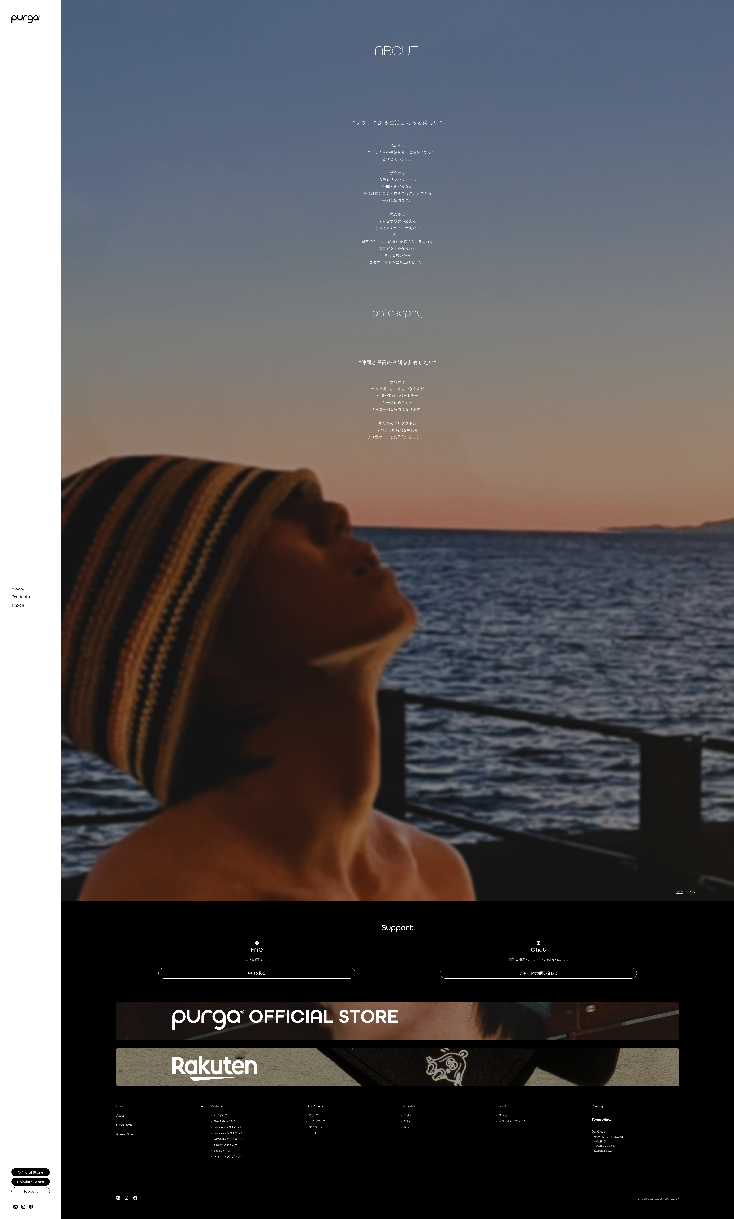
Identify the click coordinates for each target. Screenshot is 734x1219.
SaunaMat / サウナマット (228, 1133)
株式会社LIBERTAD (603, 1151)
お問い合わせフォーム (512, 1121)
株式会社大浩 (600, 1141)
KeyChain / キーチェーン (228, 1138)
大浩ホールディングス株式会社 (608, 1137)
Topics (17, 605)
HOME (679, 892)
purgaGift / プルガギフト (228, 1156)
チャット (504, 1115)
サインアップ (317, 1121)
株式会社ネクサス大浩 (604, 1146)
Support (30, 1191)
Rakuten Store (30, 1181)
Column (408, 1121)
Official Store (30, 1172)
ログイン (314, 1115)
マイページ (315, 1127)
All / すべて (221, 1115)
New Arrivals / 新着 (225, 1121)
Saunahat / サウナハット (228, 1127)
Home (120, 1106)
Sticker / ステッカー (225, 1144)
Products (20, 596)
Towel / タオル (222, 1150)
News (407, 1127)
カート (313, 1133)
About (17, 588)
